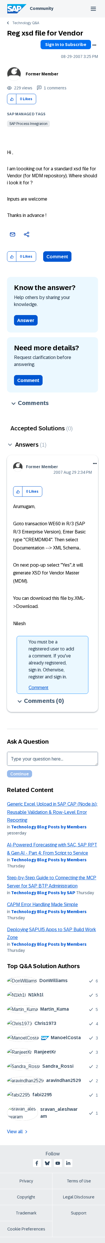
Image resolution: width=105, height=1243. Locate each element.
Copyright (26, 1197)
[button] (11, 99)
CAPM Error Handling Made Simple (42, 904)
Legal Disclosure (78, 1197)
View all (15, 1131)
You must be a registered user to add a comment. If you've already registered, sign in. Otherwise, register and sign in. (51, 659)
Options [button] (94, 45)
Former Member (42, 74)
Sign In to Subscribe (65, 44)
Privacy (26, 1181)
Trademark (26, 1213)
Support (79, 1213)
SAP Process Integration (28, 124)
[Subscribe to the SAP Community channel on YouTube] (57, 1163)
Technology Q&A (25, 23)
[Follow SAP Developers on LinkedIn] (68, 1163)
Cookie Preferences (26, 1229)
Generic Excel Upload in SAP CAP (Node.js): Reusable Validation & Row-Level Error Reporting (52, 812)
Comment (57, 256)
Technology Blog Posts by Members (49, 827)
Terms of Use (79, 1181)
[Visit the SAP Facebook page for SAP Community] (36, 1163)
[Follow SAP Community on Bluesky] (47, 1163)
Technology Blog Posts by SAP (43, 892)
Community (41, 8)
